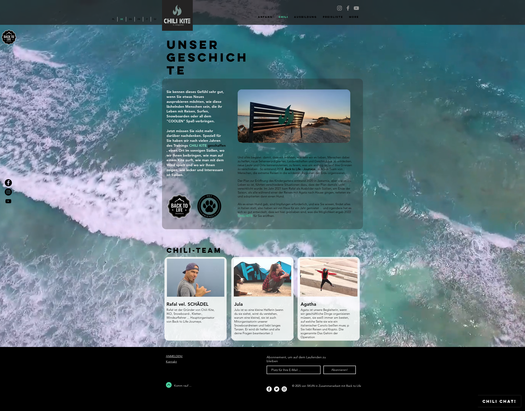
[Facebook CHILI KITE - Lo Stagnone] (8, 182)
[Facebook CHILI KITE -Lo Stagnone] (348, 8)
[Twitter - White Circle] (276, 389)
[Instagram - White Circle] (284, 389)
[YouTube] (356, 8)
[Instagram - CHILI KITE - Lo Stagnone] (8, 192)
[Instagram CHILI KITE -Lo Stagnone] (339, 8)
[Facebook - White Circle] (269, 389)
